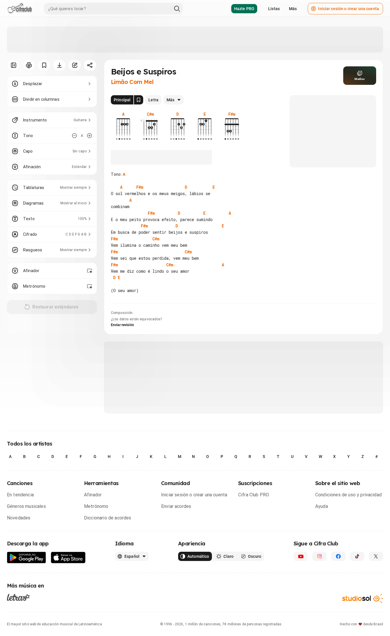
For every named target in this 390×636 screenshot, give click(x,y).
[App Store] (68, 558)
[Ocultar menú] (13, 65)
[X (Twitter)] (376, 556)
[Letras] (18, 597)
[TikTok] (357, 556)
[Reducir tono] (74, 135)
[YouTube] (301, 556)
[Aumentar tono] (89, 135)
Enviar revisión (122, 325)
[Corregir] (74, 65)
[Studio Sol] (362, 598)
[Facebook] (338, 556)
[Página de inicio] (20, 9)
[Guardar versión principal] (138, 99)
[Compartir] (89, 65)
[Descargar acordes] (59, 65)
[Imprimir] (28, 65)
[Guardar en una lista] (44, 65)
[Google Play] (26, 558)
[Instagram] (319, 556)
